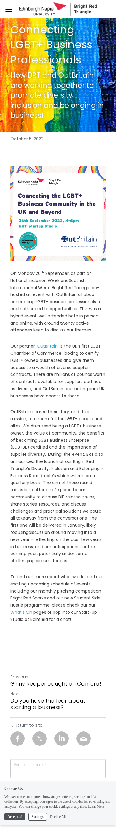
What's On (21, 612)
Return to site (29, 725)
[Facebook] (17, 738)
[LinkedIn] (61, 738)
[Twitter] (39, 738)
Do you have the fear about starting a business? (47, 704)
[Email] (83, 738)
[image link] (58, 8)
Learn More (96, 806)
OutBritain (47, 346)
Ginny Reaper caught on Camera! (55, 683)
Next (14, 694)
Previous (19, 677)
